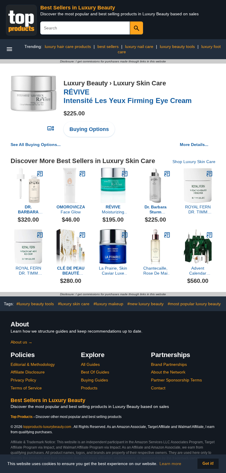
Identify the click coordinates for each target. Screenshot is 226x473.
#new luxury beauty (145, 303)
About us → (21, 342)
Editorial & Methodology (33, 364)
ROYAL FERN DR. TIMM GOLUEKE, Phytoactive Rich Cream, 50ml (28, 271)
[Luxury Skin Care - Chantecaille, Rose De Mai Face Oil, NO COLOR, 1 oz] (167, 235)
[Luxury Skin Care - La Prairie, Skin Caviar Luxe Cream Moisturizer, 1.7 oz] (125, 235)
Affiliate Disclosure (28, 372)
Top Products (22, 417)
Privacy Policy (23, 380)
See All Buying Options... (36, 144)
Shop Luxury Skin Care (193, 161)
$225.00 (74, 113)
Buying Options (89, 129)
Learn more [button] (170, 463)
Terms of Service (26, 388)
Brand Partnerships (169, 364)
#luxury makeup (108, 303)
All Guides (90, 364)
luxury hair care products (68, 46)
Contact (158, 388)
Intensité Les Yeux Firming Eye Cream (128, 96)
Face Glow (70, 209)
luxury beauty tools (177, 46)
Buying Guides (94, 380)
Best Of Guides (95, 372)
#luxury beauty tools (35, 303)
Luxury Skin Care (139, 83)
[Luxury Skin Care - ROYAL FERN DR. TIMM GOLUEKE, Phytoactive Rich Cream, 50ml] (40, 235)
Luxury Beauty (86, 83)
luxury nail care (139, 46)
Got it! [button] (208, 464)
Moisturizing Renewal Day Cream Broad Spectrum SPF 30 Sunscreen (113, 210)
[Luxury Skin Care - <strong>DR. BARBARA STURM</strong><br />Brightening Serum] (40, 174)
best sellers (108, 46)
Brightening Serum (28, 210)
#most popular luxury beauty (194, 303)
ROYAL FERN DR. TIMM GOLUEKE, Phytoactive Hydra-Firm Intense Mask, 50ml (198, 210)
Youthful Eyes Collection (70, 271)
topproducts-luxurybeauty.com (47, 427)
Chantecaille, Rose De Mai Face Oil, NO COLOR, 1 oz (155, 271)
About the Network (168, 372)
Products (89, 388)
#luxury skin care (73, 303)
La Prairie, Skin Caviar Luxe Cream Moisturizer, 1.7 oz (113, 271)
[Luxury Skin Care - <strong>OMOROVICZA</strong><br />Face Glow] (82, 174)
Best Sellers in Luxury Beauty (77, 8)
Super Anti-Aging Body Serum (155, 210)
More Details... (194, 144)
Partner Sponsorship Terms (176, 380)
